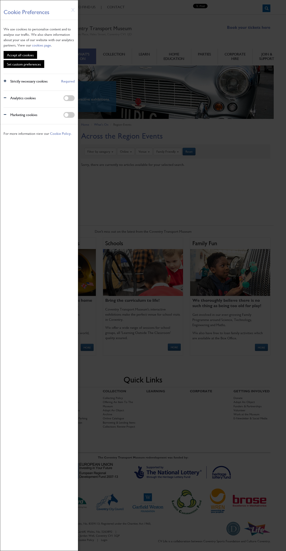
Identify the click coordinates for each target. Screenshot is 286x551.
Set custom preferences (24, 64)
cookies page (41, 45)
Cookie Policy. (61, 133)
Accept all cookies (20, 54)
